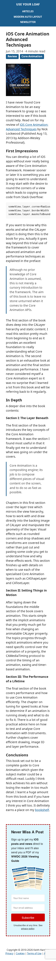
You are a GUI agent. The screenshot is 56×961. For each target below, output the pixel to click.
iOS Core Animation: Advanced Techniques (27, 127)
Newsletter (28, 22)
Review (12, 56)
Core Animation (31, 56)
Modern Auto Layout (28, 16)
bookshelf (42, 810)
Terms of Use (34, 953)
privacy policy (27, 928)
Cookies (20, 953)
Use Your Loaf (28, 4)
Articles (27, 11)
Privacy (9, 953)
